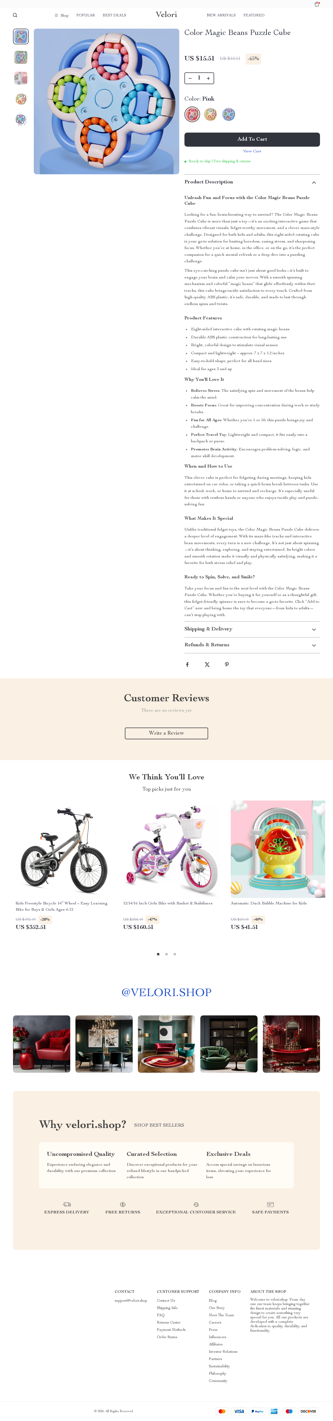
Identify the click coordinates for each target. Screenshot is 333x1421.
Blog (213, 1301)
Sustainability (219, 1366)
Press (213, 1330)
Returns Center (169, 1323)
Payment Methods (171, 1330)
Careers (215, 1323)
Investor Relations (223, 1352)
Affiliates (216, 1344)
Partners (215, 1359)
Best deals (114, 15)
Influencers (217, 1337)
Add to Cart (252, 139)
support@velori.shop (131, 1301)
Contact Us (166, 1301)
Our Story (217, 1308)
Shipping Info (167, 1308)
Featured (254, 15)
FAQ (161, 1315)
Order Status (167, 1337)
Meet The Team (221, 1315)
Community (218, 1381)
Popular (85, 15)
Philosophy (217, 1374)
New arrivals (221, 15)
